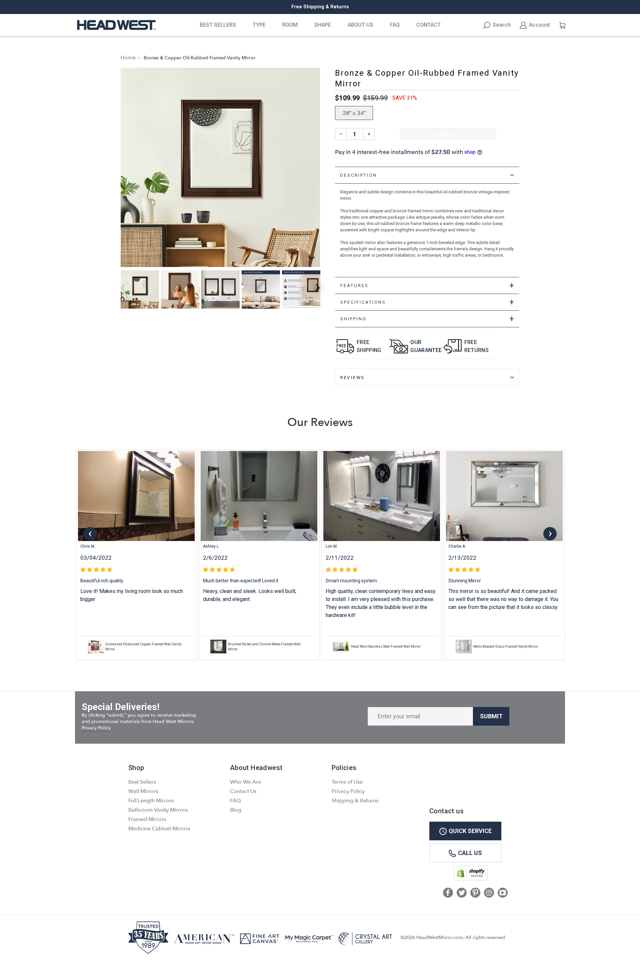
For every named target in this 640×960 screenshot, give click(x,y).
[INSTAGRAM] (489, 893)
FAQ (395, 25)
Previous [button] (123, 285)
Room (290, 25)
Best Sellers (218, 25)
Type (259, 25)
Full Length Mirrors (151, 800)
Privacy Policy (96, 728)
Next (550, 533)
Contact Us (243, 791)
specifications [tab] (427, 302)
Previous (90, 533)
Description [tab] (427, 175)
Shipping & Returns (355, 800)
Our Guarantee (426, 346)
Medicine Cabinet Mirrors (159, 828)
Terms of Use (347, 782)
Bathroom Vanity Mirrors (158, 810)
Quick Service (470, 830)
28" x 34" (354, 113)
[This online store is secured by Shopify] (471, 879)
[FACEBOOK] (448, 893)
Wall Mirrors (143, 791)
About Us (360, 25)
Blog (235, 810)
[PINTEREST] (475, 893)
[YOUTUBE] (503, 893)
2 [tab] (324, 665)
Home (128, 57)
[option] (320, 7)
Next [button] (317, 285)
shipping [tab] (427, 319)
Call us (470, 852)
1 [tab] (317, 665)
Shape (322, 25)
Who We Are (245, 782)
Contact (428, 25)
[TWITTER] (462, 893)
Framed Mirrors (147, 819)
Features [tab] (427, 285)
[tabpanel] (427, 230)
